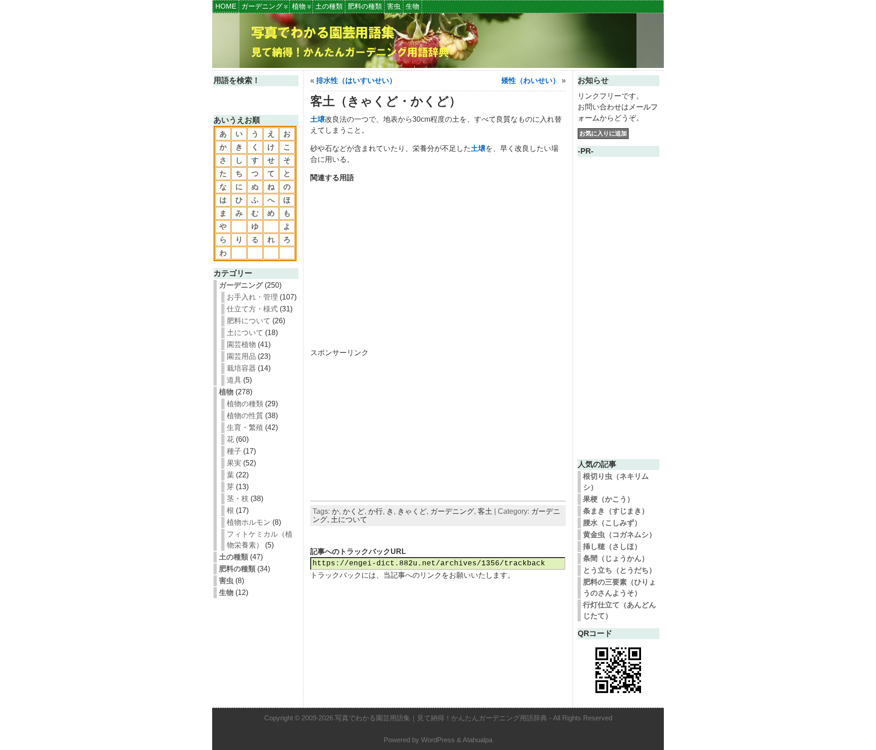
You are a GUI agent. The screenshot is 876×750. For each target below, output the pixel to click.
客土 (485, 511)
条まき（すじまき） (616, 511)
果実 (234, 463)
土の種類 (329, 6)
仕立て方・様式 (252, 309)
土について (245, 332)
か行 (375, 511)
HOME (225, 6)
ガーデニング (261, 6)
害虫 (394, 6)
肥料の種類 (365, 6)
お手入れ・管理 (252, 297)
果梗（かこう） (608, 499)
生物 (412, 6)
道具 (234, 380)
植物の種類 (245, 404)
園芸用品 (241, 356)
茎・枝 (238, 498)
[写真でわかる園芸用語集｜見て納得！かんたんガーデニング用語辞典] (438, 40)
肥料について (249, 321)
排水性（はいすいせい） (356, 80)
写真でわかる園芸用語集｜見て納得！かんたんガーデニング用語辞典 (441, 718)
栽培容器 (241, 368)
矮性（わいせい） (530, 80)
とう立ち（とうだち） (619, 570)
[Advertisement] (438, 259)
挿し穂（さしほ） (612, 546)
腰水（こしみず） (612, 523)
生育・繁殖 (245, 427)
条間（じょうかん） (616, 558)
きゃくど (412, 511)
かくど (354, 511)
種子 (234, 451)
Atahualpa (477, 740)
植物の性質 (245, 415)
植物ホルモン (249, 522)
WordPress (438, 740)
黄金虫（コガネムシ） (619, 534)
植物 (299, 6)
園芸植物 (241, 344)
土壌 (317, 119)
